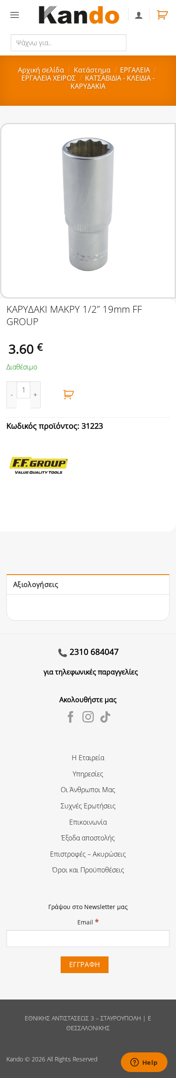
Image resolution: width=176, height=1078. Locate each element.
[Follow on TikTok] (105, 718)
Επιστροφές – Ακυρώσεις (88, 854)
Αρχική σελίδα (41, 70)
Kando (14, 1059)
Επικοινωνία (88, 822)
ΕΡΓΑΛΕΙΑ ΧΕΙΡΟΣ (48, 78)
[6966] (68, 394)
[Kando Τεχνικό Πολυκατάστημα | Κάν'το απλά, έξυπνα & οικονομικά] (79, 14)
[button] (14, 14)
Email (88, 922)
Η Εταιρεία (88, 757)
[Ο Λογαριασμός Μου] (139, 15)
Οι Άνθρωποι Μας (88, 789)
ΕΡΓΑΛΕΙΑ (135, 70)
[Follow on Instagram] (88, 718)
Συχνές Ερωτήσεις (88, 806)
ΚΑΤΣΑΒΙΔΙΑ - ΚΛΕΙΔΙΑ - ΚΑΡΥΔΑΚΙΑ (112, 82)
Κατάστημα (92, 70)
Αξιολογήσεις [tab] (35, 584)
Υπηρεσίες (88, 774)
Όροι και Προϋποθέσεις (88, 870)
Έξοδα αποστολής (88, 838)
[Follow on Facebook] (70, 718)
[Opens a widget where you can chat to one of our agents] (143, 1063)
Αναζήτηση (145, 42)
